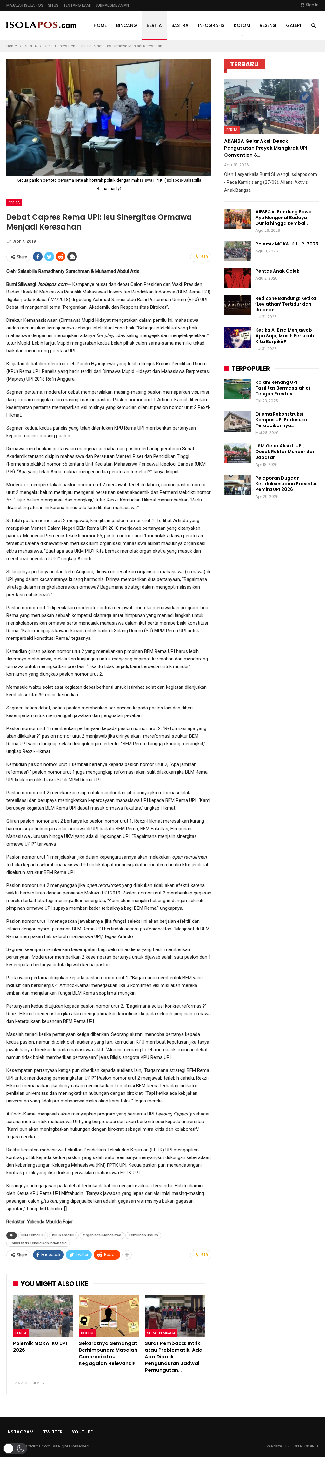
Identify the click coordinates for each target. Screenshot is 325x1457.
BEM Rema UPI (33, 1235)
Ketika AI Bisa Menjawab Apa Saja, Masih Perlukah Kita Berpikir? (284, 336)
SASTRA (180, 25)
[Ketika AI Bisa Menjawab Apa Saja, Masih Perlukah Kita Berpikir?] (237, 337)
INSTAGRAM (20, 1432)
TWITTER (53, 1432)
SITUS (53, 5)
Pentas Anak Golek (277, 271)
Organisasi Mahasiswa (102, 1235)
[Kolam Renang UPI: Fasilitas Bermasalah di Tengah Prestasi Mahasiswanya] (237, 389)
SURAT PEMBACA (161, 1333)
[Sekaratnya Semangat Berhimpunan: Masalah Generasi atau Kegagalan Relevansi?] (109, 1316)
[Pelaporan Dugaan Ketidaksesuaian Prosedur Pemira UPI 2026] (237, 485)
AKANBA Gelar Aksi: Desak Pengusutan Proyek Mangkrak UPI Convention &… (265, 148)
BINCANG (126, 25)
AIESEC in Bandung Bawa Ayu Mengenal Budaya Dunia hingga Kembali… (283, 217)
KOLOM (242, 25)
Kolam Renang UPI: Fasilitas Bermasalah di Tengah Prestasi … (282, 388)
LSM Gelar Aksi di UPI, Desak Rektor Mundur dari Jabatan (285, 451)
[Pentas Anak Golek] (237, 278)
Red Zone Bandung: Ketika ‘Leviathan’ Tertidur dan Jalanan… (285, 304)
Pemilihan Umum (143, 1235)
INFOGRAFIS (211, 25)
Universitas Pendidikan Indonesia (38, 1243)
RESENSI (268, 25)
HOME (100, 25)
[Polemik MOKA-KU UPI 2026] (43, 1316)
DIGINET (311, 1446)
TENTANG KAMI (77, 5)
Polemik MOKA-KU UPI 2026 (286, 244)
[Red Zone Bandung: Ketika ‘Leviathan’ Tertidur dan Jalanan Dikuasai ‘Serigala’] (237, 305)
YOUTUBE (82, 1432)
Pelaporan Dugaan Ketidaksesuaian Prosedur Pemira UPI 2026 (286, 484)
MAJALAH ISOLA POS (24, 5)
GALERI (293, 25)
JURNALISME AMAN (112, 5)
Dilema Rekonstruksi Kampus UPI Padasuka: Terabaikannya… (281, 420)
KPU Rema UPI (64, 1235)
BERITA (154, 25)
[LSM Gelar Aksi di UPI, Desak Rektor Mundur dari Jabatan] (237, 453)
